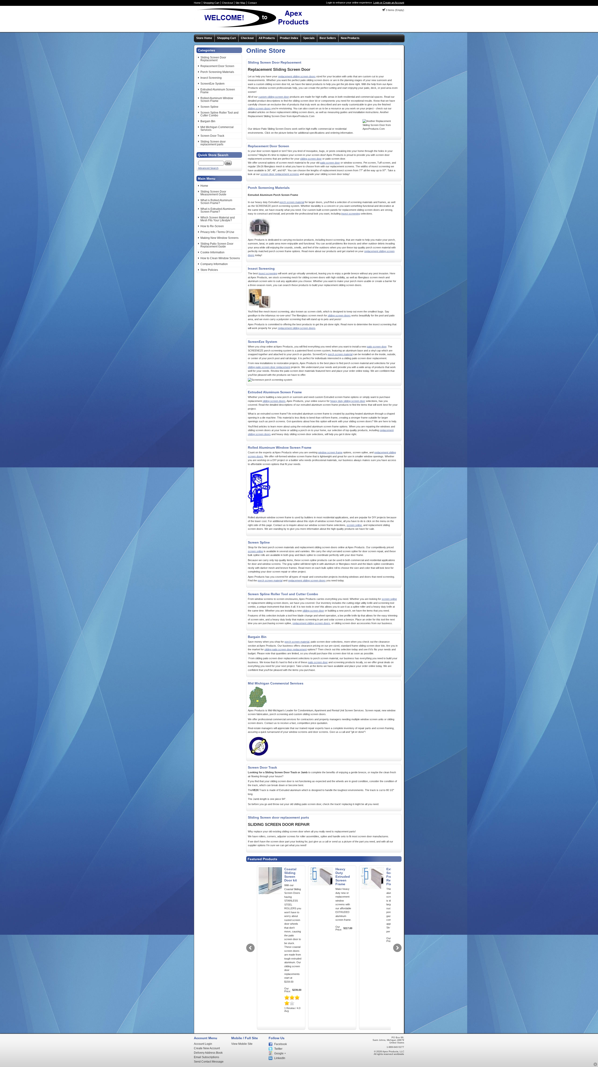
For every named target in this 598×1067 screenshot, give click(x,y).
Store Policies (209, 270)
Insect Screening (211, 77)
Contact (252, 2)
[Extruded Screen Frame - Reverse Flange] (372, 888)
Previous (250, 948)
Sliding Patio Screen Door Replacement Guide (216, 245)
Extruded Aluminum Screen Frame (217, 91)
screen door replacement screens (279, 174)
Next (397, 948)
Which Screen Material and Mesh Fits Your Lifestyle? (217, 219)
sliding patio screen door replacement (269, 367)
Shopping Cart (211, 2)
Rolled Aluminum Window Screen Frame (216, 100)
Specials (309, 38)
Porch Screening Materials (217, 72)
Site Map (240, 2)
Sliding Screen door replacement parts (213, 143)
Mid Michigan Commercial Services (217, 128)
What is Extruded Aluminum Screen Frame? (217, 210)
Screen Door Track (212, 135)
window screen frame (330, 452)
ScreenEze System (212, 83)
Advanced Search (208, 168)
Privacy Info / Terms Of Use (217, 232)
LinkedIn (279, 1058)
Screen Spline (209, 106)
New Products (350, 38)
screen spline (354, 525)
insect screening (350, 213)
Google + (280, 1053)
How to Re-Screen (212, 226)
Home (197, 2)
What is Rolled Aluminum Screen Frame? (216, 202)
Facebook (280, 1044)
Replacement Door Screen (217, 66)
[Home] (253, 27)
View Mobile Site (242, 1044)
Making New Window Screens (219, 238)
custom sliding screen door (273, 96)
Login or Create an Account (388, 2)
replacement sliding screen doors (297, 76)
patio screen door (330, 162)
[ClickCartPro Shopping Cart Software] (595, 1065)
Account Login (203, 1044)
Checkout (227, 2)
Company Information (214, 264)
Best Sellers (328, 38)
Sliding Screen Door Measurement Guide (213, 193)
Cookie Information (212, 252)
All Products (267, 38)
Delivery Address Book (208, 1052)
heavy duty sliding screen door (347, 401)
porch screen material (291, 202)
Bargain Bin (207, 121)
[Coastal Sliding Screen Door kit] (270, 893)
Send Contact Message (209, 1061)
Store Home (204, 38)
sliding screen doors (259, 108)
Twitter (278, 1048)
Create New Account (207, 1048)
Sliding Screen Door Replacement (213, 59)
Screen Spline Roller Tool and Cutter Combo (219, 114)
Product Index (289, 38)
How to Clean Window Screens (220, 258)
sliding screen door (311, 158)
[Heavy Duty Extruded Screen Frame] (321, 884)
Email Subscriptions (206, 1057)
